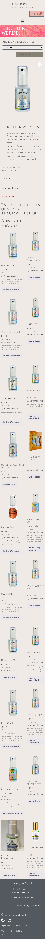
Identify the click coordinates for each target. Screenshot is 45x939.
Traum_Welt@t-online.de (28, 906)
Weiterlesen (34, 278)
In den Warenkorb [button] (11, 289)
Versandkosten (11, 188)
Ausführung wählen (34, 549)
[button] (22, 21)
